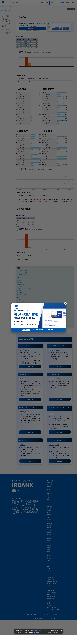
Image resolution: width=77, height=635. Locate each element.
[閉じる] (65, 303)
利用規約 (35, 630)
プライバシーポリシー (44, 630)
